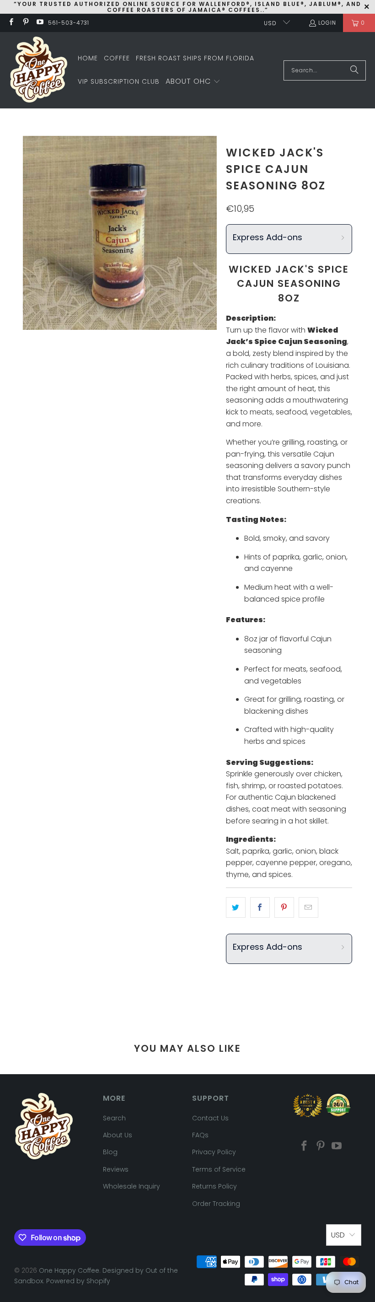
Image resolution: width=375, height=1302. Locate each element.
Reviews (116, 1169)
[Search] (354, 70)
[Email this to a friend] (308, 907)
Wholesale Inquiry (131, 1186)
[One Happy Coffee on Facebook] (11, 23)
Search (114, 1118)
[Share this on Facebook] (260, 907)
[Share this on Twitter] (236, 907)
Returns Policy (214, 1186)
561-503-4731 (68, 23)
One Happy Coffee (69, 1270)
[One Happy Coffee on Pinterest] (25, 23)
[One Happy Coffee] (39, 70)
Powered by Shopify (78, 1281)
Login (327, 23)
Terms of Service (219, 1169)
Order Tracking (216, 1203)
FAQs (200, 1135)
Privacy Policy (214, 1152)
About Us (117, 1135)
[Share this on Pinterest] (284, 907)
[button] (193, 82)
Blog (110, 1152)
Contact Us (210, 1118)
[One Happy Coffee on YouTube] (39, 23)
